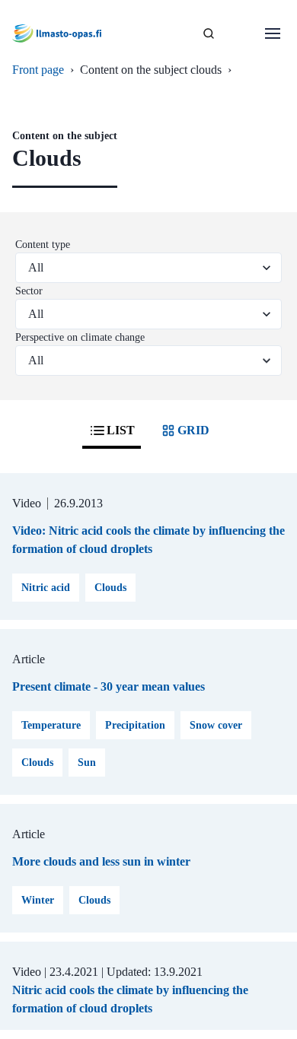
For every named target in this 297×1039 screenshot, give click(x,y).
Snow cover (216, 725)
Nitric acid (45, 587)
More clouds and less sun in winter (101, 861)
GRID (193, 430)
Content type (42, 244)
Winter (37, 900)
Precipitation (135, 725)
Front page (38, 69)
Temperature (51, 725)
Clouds (110, 587)
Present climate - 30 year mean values (108, 686)
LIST (121, 430)
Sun (87, 762)
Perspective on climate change (80, 337)
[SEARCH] (208, 33)
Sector (29, 291)
